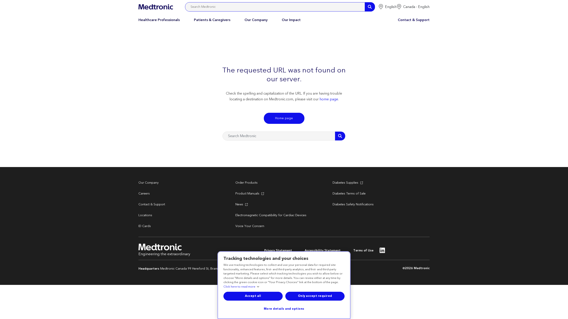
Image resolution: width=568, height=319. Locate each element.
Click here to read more (239, 287)
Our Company (256, 20)
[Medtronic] (155, 7)
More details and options (284, 308)
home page (329, 99)
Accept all (253, 296)
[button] (387, 7)
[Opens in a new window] (382, 252)
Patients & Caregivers (212, 20)
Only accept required (315, 296)
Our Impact (291, 20)
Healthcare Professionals (159, 20)
